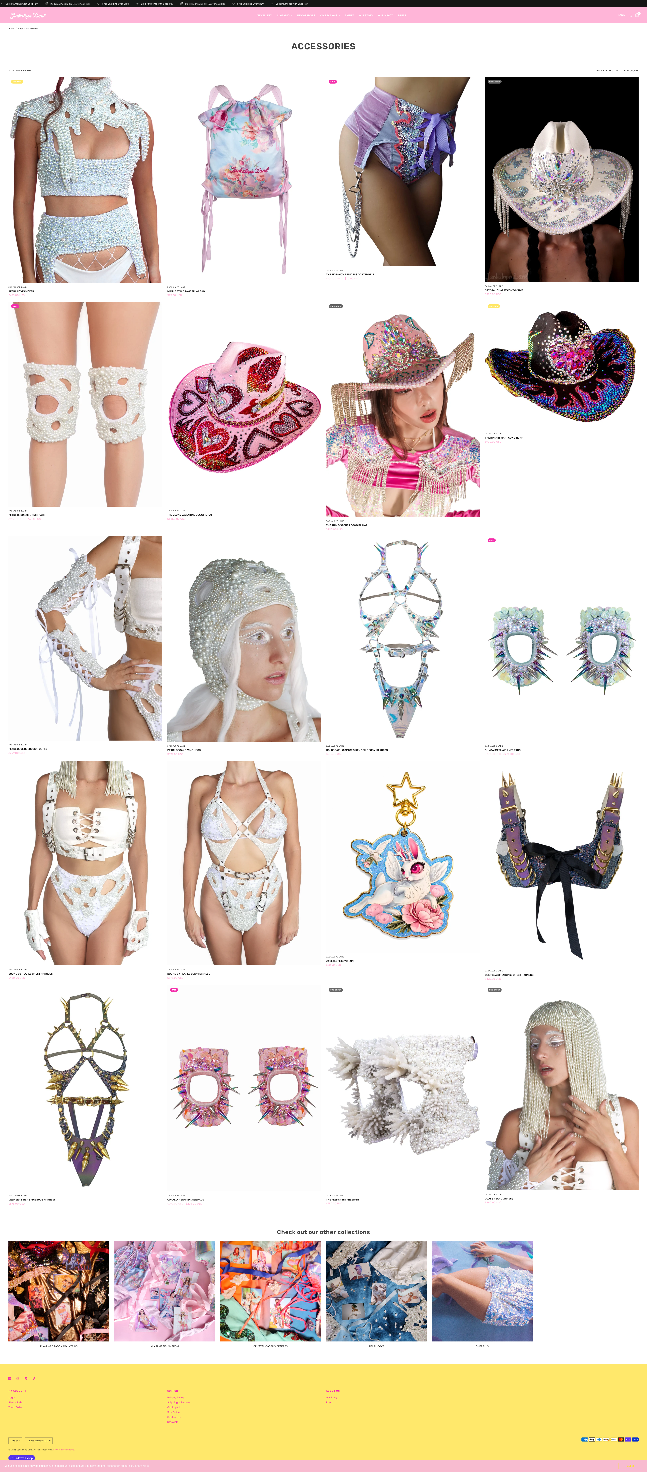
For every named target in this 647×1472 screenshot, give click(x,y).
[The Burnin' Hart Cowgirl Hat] (562, 365)
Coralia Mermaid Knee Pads (185, 1199)
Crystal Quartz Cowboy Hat (504, 290)
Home (11, 28)
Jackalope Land (17, 287)
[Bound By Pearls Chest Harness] (85, 863)
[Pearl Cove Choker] (85, 180)
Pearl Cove (376, 1346)
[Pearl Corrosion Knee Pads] (85, 404)
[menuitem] (264, 15)
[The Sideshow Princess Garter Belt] (403, 171)
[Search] (630, 15)
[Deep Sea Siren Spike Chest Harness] (562, 864)
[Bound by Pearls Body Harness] (244, 863)
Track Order (15, 1407)
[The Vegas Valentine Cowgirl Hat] (244, 404)
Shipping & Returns (178, 1402)
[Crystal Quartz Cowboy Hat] (562, 179)
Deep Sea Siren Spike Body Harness (32, 1199)
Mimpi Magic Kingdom (165, 1346)
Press (402, 15)
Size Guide (173, 1412)
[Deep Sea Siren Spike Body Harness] (85, 1088)
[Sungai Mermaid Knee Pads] (562, 639)
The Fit (349, 15)
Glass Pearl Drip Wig (499, 1198)
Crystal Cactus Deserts (270, 1346)
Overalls (482, 1346)
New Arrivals (306, 15)
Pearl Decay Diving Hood (184, 750)
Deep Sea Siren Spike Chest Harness (509, 975)
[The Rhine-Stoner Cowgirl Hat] (403, 409)
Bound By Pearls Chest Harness (30, 973)
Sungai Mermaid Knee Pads (503, 750)
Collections (328, 15)
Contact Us (174, 1417)
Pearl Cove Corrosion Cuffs (27, 748)
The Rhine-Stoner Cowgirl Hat (346, 525)
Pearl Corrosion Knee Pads (26, 515)
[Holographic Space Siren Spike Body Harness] (403, 639)
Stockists (172, 1421)
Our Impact (385, 15)
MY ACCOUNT (17, 1391)
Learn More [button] (142, 1465)
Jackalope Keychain (340, 961)
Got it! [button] (630, 1466)
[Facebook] (12, 1378)
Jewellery (264, 15)
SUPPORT (173, 1391)
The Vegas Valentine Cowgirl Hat (189, 514)
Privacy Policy (175, 1397)
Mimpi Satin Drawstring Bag (186, 291)
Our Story (366, 15)
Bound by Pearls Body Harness (188, 973)
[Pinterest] (28, 1378)
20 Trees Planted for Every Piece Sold (138, 4)
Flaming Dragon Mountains (59, 1346)
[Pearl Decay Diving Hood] (244, 639)
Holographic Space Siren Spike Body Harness (357, 750)
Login (11, 1397)
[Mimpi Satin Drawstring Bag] (244, 180)
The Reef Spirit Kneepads (343, 1199)
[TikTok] (36, 1378)
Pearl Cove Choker (21, 291)
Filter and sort (22, 70)
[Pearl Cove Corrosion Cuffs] (85, 638)
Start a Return (16, 1402)
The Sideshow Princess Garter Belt (350, 274)
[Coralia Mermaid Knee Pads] (244, 1088)
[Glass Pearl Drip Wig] (562, 1087)
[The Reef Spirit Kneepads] (403, 1088)
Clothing (283, 15)
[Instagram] (20, 1378)
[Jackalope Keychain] (403, 857)
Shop (20, 28)
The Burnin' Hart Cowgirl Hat (505, 437)
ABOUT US (333, 1391)
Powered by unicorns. (64, 1449)
